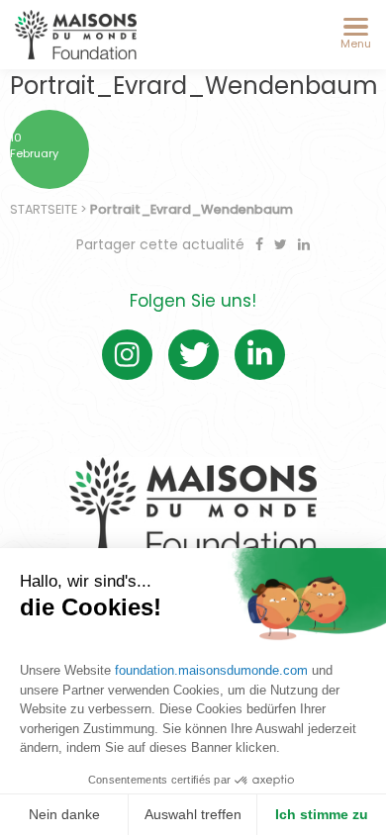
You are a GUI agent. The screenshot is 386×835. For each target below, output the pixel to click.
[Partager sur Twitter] (282, 244)
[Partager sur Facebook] (261, 244)
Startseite (43, 209)
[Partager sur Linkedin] (304, 244)
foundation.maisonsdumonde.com (211, 670)
